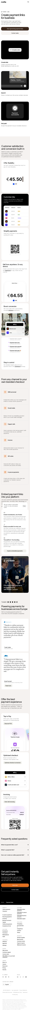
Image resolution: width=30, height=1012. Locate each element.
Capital (4, 922)
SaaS (4, 936)
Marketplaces (6, 934)
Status (18, 932)
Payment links (6, 913)
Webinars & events (21, 945)
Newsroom (5, 966)
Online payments (6, 909)
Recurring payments (7, 916)
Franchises (5, 932)
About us (5, 962)
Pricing (4, 967)
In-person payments (7, 914)
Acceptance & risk (7, 926)
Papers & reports (21, 943)
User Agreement (15, 990)
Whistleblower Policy (17, 992)
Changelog (19, 923)
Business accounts (7, 920)
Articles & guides (21, 937)
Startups (4, 945)
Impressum (25, 992)
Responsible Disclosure (7, 992)
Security (4, 969)
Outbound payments (7, 924)
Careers (4, 964)
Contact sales (6, 954)
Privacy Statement (23, 990)
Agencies (5, 943)
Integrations (20, 928)
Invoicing (5, 918)
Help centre (5, 950)
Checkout (5, 911)
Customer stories (21, 941)
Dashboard (8, 270)
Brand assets (20, 939)
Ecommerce (5, 931)
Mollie (2, 902)
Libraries (19, 930)
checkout (10, 310)
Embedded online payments (21, 910)
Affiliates (5, 941)
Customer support (7, 952)
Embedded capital (21, 918)
